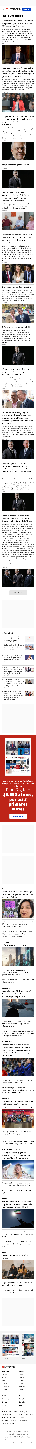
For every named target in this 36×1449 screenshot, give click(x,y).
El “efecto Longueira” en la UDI (16, 327)
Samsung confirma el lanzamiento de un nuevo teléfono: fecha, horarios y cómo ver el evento (18, 1133)
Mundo (4, 1199)
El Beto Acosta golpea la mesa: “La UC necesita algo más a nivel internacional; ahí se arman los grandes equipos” (18, 1090)
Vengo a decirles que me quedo (15, 165)
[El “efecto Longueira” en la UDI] (18, 355)
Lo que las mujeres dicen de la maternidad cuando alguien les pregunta (17, 1284)
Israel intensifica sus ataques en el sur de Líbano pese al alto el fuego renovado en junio (16, 1243)
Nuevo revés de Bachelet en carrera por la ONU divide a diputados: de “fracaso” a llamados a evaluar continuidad (13, 659)
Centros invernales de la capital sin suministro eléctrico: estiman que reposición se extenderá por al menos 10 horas (18, 924)
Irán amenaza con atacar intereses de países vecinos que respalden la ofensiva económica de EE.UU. (17, 1204)
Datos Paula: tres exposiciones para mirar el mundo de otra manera (17, 1291)
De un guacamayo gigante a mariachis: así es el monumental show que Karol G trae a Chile (16, 1155)
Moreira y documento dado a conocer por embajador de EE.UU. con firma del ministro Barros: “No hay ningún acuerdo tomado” (13, 695)
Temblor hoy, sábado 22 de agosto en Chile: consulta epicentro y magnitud (12, 639)
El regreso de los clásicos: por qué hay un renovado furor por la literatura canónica (16, 1184)
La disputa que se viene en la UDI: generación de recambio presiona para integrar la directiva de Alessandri (17, 239)
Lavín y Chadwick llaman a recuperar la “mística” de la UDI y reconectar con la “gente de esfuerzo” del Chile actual (17, 197)
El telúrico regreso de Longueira (16, 287)
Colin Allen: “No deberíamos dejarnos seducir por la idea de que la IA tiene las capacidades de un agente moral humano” (18, 1033)
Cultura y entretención (11, 1150)
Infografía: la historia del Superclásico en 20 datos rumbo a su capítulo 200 (17, 1081)
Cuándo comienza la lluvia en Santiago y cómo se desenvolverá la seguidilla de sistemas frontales (16, 1023)
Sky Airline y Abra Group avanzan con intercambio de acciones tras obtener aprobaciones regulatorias (15, 972)
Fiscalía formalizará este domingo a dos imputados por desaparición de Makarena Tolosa (17, 894)
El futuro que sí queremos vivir (15, 945)
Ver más (18, 592)
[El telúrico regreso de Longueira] (18, 313)
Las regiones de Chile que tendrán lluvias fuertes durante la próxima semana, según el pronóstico (17, 994)
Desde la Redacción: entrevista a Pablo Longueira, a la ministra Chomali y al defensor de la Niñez (17, 518)
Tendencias (6, 988)
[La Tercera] (10, 1357)
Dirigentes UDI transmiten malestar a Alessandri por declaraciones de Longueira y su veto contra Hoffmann (18, 121)
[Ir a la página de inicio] (14, 9)
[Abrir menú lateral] (3, 9)
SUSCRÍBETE (18, 816)
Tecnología (6, 1098)
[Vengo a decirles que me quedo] (18, 179)
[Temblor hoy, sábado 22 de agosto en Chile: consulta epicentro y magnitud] (29, 639)
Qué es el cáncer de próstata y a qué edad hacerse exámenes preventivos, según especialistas (14, 648)
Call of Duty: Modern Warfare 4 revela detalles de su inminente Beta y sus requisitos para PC (18, 1142)
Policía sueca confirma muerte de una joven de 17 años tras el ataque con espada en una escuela (18, 1234)
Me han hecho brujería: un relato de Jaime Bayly (17, 1191)
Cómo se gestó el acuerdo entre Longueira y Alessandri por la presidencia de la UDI (15, 372)
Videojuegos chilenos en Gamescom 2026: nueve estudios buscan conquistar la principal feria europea (18, 1104)
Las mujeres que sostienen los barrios (15, 1256)
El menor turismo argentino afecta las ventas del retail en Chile (18, 981)
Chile (4, 889)
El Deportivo (7, 1042)
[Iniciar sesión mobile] (33, 9)
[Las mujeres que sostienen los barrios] (18, 1269)
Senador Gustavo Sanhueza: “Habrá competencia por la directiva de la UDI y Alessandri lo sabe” (17, 23)
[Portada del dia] (18, 775)
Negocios (5, 942)
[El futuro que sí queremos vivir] (18, 956)
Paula (4, 1252)
